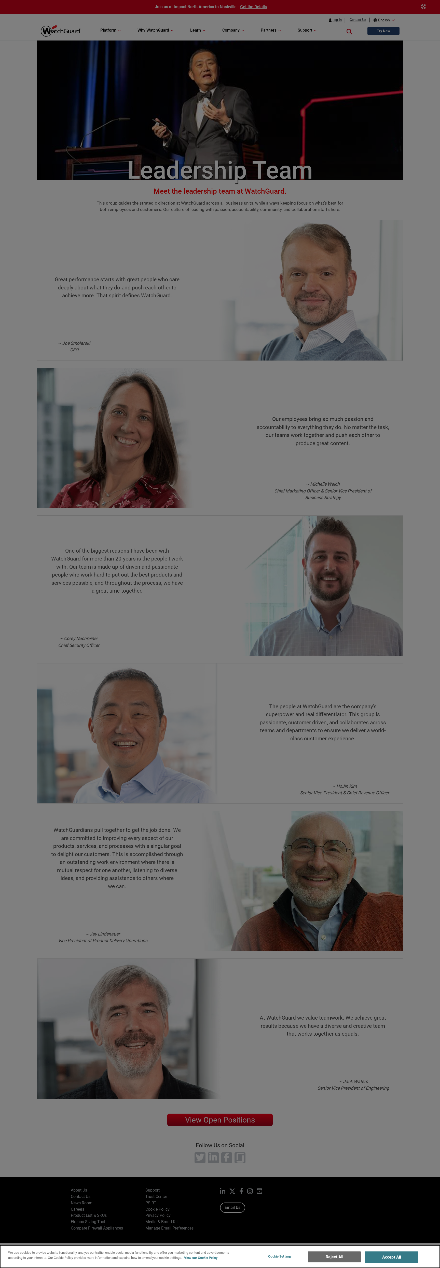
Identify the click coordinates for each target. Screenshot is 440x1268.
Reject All (334, 1256)
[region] (220, 1256)
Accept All (391, 1257)
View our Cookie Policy (201, 1257)
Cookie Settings (280, 1256)
